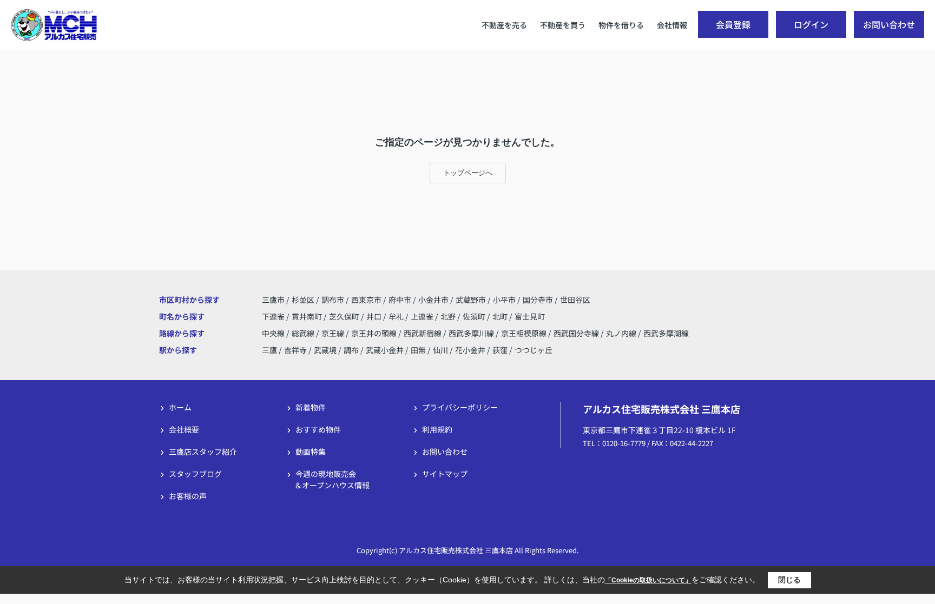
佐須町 (475, 316)
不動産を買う (562, 24)
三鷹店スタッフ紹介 (203, 451)
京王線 (333, 333)
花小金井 (470, 349)
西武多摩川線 (472, 333)
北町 (500, 316)
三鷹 (269, 349)
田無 (418, 349)
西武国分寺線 (577, 333)
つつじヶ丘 (533, 349)
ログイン (811, 24)
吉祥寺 (295, 349)
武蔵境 (325, 349)
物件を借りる (621, 24)
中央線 (274, 333)
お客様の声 (188, 495)
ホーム (180, 407)
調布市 (332, 299)
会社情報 (672, 24)
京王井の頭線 (374, 333)
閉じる (789, 579)
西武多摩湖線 (666, 333)
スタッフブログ (195, 473)
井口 (374, 316)
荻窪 (500, 349)
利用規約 (437, 429)
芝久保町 (345, 316)
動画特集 (310, 451)
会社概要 (184, 429)
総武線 (304, 333)
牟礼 (397, 316)
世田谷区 (575, 299)
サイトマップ (444, 473)
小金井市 (433, 299)
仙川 (440, 349)
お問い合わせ (889, 24)
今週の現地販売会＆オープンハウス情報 (332, 479)
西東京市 (366, 299)
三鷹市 (273, 299)
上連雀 (423, 316)
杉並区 (303, 299)
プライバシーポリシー (460, 407)
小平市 (504, 299)
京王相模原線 (524, 333)
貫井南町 (308, 316)
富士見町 (530, 316)
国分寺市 (538, 299)
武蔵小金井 (385, 349)
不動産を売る (504, 24)
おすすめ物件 (318, 429)
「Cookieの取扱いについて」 (648, 580)
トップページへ (467, 173)
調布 (351, 349)
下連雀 (274, 316)
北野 (448, 316)
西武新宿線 (423, 333)
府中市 (400, 299)
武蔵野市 (471, 299)
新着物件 (310, 407)
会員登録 (733, 24)
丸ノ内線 (622, 333)
